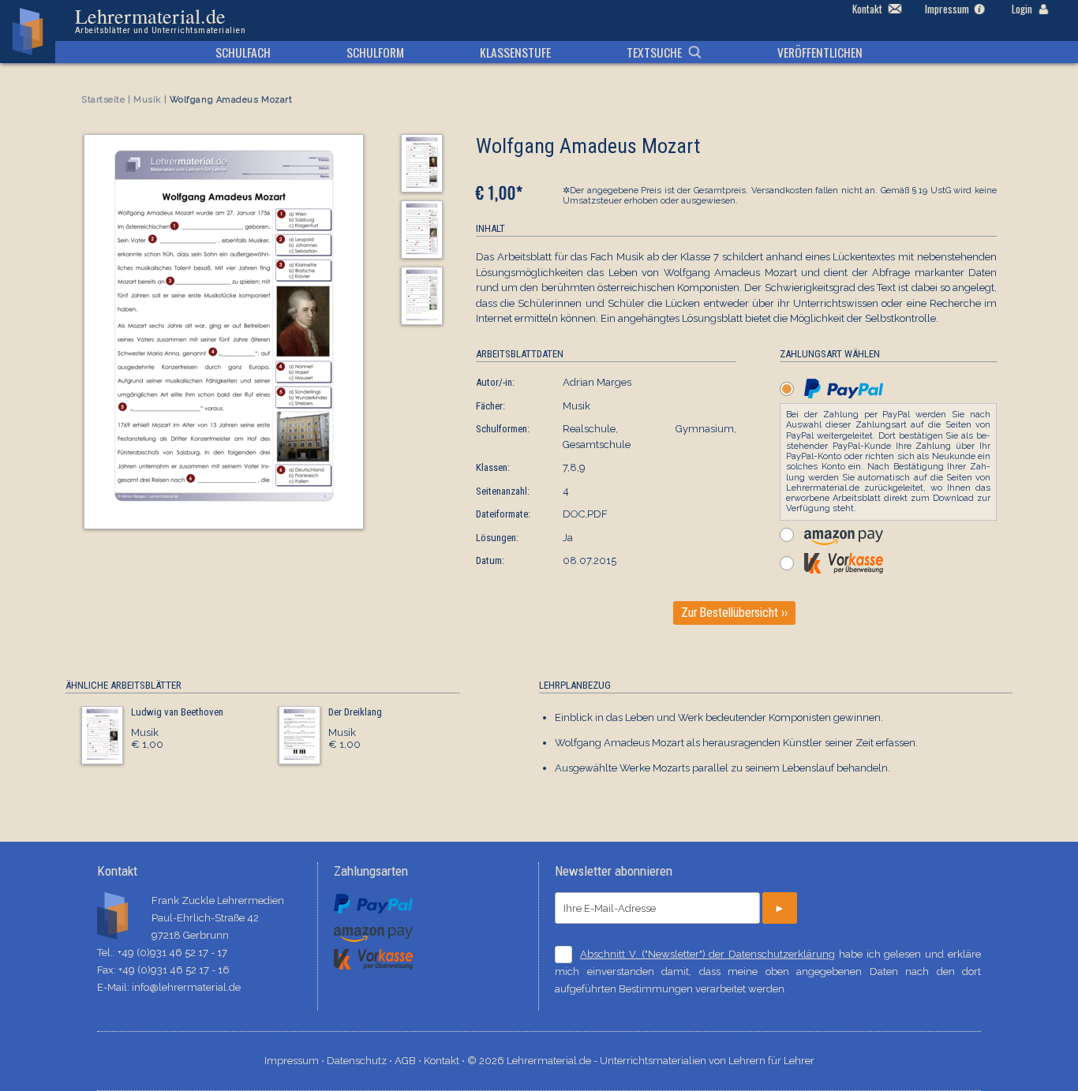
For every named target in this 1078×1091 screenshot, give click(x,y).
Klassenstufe (515, 52)
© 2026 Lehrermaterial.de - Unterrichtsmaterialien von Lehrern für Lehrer (640, 1061)
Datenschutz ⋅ (361, 1061)
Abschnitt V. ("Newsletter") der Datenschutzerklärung (707, 954)
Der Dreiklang (355, 712)
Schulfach (243, 52)
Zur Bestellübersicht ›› (734, 613)
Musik (147, 100)
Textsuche (654, 52)
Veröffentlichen (820, 52)
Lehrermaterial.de (160, 20)
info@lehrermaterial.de (186, 987)
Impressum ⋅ (295, 1061)
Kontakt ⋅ (445, 1061)
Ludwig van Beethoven (177, 712)
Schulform (375, 52)
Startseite (103, 100)
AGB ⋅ (409, 1061)
